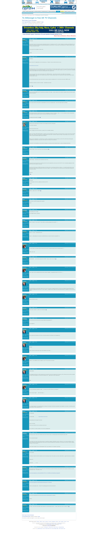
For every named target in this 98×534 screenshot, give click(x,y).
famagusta (53, 521)
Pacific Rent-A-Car (48, 528)
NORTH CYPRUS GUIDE (29, 11)
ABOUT (73, 11)
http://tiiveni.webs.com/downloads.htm (46, 495)
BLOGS (69, 11)
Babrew (24, 39)
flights (41, 521)
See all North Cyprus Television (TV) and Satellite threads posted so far (42, 34)
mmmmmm (24, 267)
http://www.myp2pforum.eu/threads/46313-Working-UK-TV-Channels (40, 482)
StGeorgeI (24, 57)
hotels (44, 521)
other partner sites (62, 528)
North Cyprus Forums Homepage (29, 20)
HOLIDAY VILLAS (44, 11)
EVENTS (62, 11)
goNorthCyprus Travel (41, 528)
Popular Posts (24, 23)
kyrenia (50, 521)
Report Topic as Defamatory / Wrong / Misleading (65, 35)
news (68, 521)
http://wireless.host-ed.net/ (33, 65)
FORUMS (58, 11)
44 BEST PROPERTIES (52, 11)
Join (30, 38)
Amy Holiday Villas (55, 528)
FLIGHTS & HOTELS (38, 11)
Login (33, 38)
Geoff (24, 199)
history (65, 521)
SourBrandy (25, 318)
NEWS (66, 11)
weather (62, 521)
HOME (24, 11)
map (59, 521)
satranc (24, 111)
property (46, 521)
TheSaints (24, 281)
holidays (38, 521)
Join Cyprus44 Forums (26, 516)
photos (57, 521)
